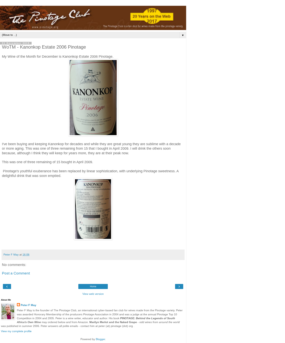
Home (93, 286)
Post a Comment (16, 273)
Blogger (100, 339)
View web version (93, 293)
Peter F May (28, 305)
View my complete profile (16, 331)
